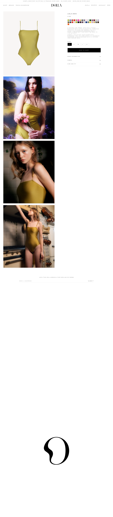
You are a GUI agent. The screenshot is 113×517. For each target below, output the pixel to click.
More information (74, 56)
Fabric (70, 60)
